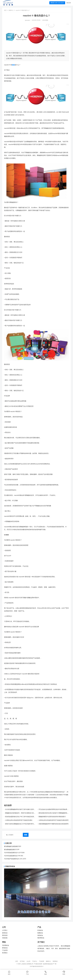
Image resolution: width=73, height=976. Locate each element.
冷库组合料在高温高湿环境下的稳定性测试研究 (54, 820)
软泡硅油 (40, 930)
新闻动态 (5, 933)
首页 (5, 10)
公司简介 (5, 930)
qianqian (27, 20)
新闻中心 (11, 10)
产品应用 (5, 950)
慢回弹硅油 (40, 938)
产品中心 (34, 961)
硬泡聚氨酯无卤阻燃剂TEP (12, 846)
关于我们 (22, 961)
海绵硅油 (40, 935)
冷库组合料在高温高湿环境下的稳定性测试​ (18, 820)
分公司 (28, 961)
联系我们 (5, 953)
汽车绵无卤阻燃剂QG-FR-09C (13, 856)
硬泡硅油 (5, 948)
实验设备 (5, 938)
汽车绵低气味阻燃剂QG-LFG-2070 (15, 859)
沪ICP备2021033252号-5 (36, 966)
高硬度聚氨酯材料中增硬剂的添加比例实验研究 (54, 824)
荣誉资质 (5, 935)
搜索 (25, 835)
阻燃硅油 (40, 933)
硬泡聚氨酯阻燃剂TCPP (11, 849)
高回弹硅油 (5, 945)
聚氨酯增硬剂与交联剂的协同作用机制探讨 (52, 816)
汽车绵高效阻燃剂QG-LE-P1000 (14, 852)
